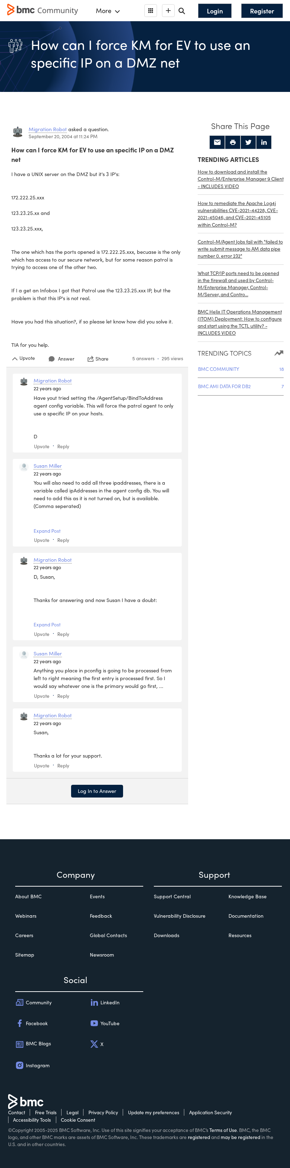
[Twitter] (248, 142)
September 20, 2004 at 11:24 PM (63, 136)
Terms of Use (223, 1130)
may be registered (240, 1137)
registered (199, 1137)
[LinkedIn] (263, 142)
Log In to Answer (97, 790)
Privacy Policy (103, 1112)
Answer (66, 358)
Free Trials (46, 1112)
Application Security (210, 1112)
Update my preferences (153, 1112)
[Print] (232, 142)
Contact (16, 1112)
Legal (72, 1112)
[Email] (217, 142)
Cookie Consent (78, 1119)
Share (102, 359)
